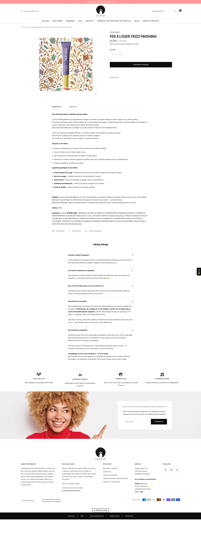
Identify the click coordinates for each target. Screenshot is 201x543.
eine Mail (84, 294)
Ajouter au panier (141, 65)
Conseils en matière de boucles (114, 21)
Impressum (71, 516)
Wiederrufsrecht (115, 516)
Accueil (46, 21)
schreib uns (72, 278)
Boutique (58, 21)
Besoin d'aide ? (115, 77)
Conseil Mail (107, 472)
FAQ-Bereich (174, 383)
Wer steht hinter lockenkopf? (77, 330)
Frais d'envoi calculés (125, 44)
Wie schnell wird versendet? (77, 301)
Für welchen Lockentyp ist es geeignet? (81, 270)
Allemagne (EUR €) (157, 11)
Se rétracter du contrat (100, 510)
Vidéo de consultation (110, 475)
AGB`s (82, 516)
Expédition (73, 107)
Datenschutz (129, 516)
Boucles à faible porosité (36, 27)
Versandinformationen (97, 516)
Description (56, 107)
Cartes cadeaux (151, 21)
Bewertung (141, 484)
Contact (89, 21)
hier (103, 314)
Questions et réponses (110, 468)
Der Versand (60, 231)
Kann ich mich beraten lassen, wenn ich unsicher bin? (86, 286)
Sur (80, 21)
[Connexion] (174, 11)
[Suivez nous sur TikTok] (177, 470)
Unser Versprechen (95, 231)
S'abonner (159, 421)
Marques (70, 21)
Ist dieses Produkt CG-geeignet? (78, 255)
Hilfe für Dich (76, 231)
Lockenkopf (24, 27)
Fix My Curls (114, 32)
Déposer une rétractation (111, 482)
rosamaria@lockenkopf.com (71, 491)
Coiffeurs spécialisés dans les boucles (115, 478)
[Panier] (179, 11)
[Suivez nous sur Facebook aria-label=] (166, 470)
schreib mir (128, 383)
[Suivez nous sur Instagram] (171, 470)
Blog (137, 21)
